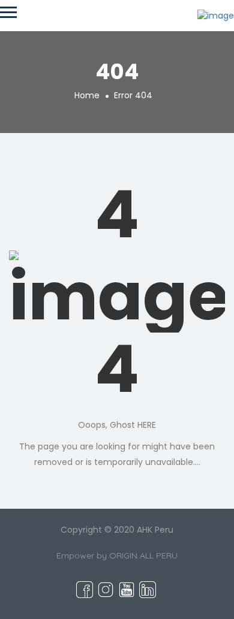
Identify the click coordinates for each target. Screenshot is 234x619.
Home (87, 95)
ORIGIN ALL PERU (143, 555)
